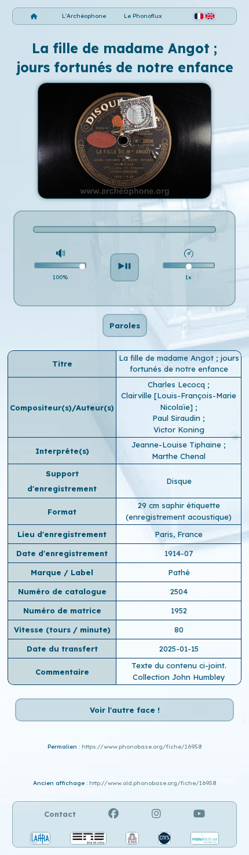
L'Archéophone (84, 16)
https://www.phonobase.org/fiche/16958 (142, 746)
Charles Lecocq (177, 384)
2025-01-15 (179, 648)
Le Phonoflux (143, 16)
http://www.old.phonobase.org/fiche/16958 (153, 783)
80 (179, 629)
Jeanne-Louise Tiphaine (177, 444)
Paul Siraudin (177, 418)
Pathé (179, 572)
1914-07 (178, 553)
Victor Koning (178, 429)
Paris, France (179, 534)
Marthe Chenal (179, 456)
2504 (179, 591)
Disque (179, 481)
